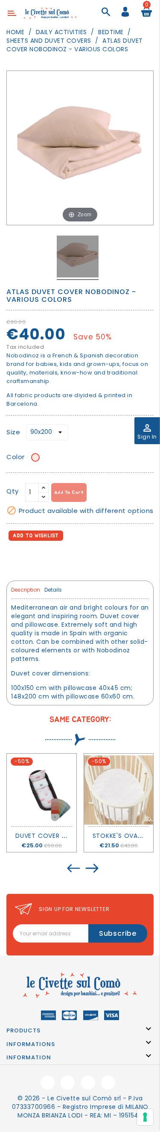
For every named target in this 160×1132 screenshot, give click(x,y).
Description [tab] (25, 589)
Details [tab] (53, 589)
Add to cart (69, 492)
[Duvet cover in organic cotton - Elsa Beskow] (41, 790)
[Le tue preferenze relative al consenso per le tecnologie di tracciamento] (145, 1117)
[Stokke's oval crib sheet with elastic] (119, 790)
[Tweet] (33, 559)
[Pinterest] (52, 559)
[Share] (14, 559)
